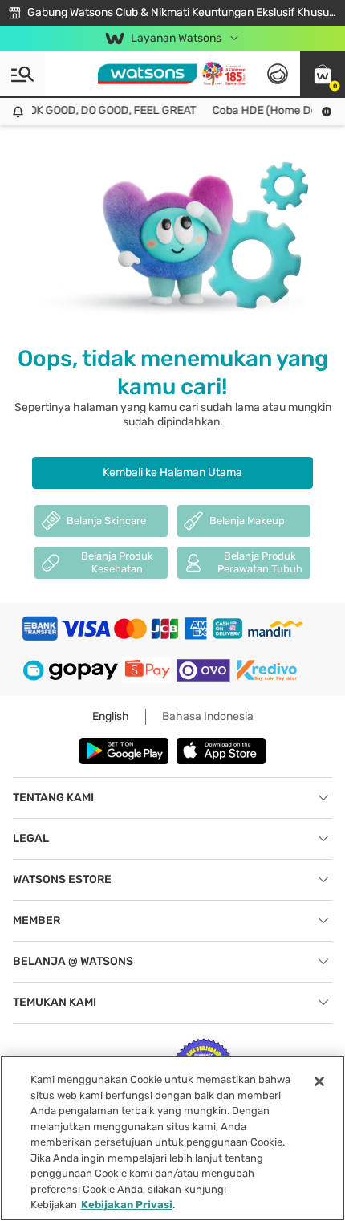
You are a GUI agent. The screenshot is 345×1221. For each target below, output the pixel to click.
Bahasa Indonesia (208, 716)
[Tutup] (319, 1081)
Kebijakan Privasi (126, 1205)
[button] (322, 73)
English (110, 716)
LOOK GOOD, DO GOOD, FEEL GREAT (101, 110)
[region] (172, 1138)
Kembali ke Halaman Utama (172, 472)
